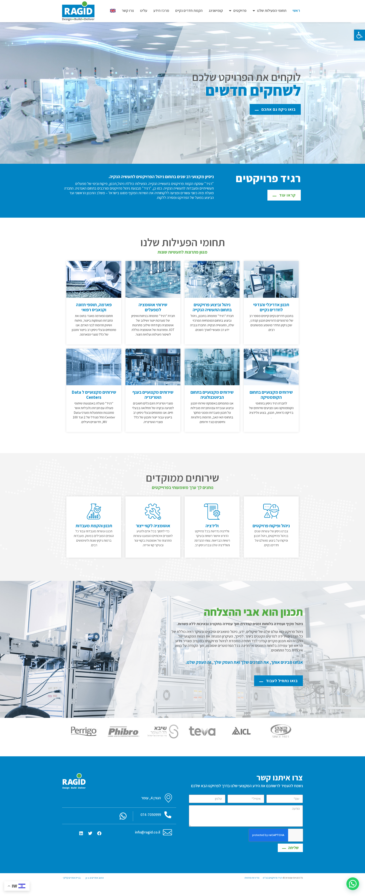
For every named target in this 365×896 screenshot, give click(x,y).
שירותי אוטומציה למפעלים (153, 307)
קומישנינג (216, 10)
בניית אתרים (74, 877)
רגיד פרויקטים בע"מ (272, 877)
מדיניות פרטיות (252, 877)
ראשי (296, 10)
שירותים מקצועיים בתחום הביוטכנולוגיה (212, 394)
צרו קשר (128, 10)
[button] (359, 35)
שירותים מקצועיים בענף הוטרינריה (152, 394)
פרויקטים (240, 10)
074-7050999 (150, 814)
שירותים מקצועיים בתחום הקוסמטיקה (271, 394)
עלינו (143, 10)
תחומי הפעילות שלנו (271, 10)
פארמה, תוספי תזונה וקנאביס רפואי (94, 307)
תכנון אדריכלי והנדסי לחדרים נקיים (271, 307)
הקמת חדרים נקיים (189, 10)
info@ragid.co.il (147, 832)
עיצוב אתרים (98, 877)
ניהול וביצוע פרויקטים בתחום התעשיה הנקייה (212, 307)
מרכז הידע (161, 10)
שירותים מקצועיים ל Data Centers (94, 394)
